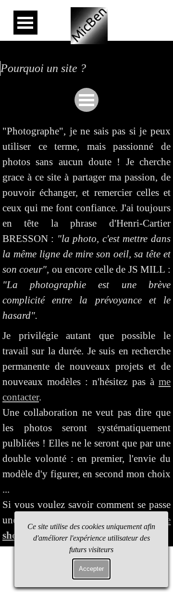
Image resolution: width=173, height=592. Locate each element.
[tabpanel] (86, 224)
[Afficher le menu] (25, 23)
